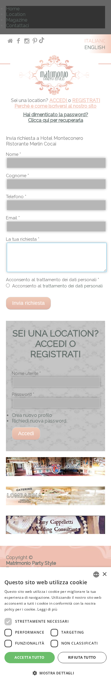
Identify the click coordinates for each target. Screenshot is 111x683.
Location (15, 14)
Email (13, 217)
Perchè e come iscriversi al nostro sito (55, 106)
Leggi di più (47, 609)
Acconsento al (57, 285)
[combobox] (96, 574)
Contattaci (17, 25)
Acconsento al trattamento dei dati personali (52, 279)
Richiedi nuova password (39, 421)
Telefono (16, 196)
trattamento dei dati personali (73, 285)
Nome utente (26, 373)
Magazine (16, 20)
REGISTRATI (86, 100)
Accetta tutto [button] (29, 657)
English (94, 47)
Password (23, 394)
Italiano (95, 41)
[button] (55, 672)
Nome (13, 154)
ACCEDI (58, 100)
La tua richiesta (22, 239)
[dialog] (55, 625)
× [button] (104, 574)
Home (13, 9)
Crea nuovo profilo (32, 415)
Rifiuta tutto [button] (82, 657)
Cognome (17, 175)
